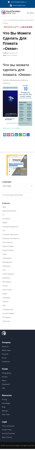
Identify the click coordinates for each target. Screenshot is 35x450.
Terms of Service (8, 426)
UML (4, 305)
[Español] (9, 26)
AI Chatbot (6, 219)
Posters (9, 55)
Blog (3, 407)
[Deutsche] (5, 26)
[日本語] (19, 26)
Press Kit (5, 354)
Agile (4, 207)
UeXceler (5, 301)
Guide (4, 254)
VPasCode (6, 321)
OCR (4, 270)
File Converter (7, 242)
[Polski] (21, 26)
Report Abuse (7, 437)
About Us (5, 347)
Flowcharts (6, 384)
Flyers (4, 380)
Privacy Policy (7, 430)
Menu (31, 13)
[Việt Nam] (27, 26)
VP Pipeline (6, 317)
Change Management (10, 227)
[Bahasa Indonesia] (17, 26)
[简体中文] (29, 26)
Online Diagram (8, 274)
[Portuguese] (23, 26)
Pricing (4, 399)
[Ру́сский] (25, 26)
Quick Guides (7, 290)
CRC (3, 230)
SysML (4, 294)
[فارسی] (11, 26)
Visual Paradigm (8, 313)
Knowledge (6, 403)
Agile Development (9, 211)
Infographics (7, 258)
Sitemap (5, 411)
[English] (7, 26)
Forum (4, 358)
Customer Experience (10, 234)
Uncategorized (7, 309)
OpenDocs (6, 278)
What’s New (6, 350)
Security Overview (8, 433)
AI (3, 215)
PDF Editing (6, 282)
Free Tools (6, 414)
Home (5, 20)
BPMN (4, 223)
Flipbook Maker (8, 246)
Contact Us (6, 362)
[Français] (13, 26)
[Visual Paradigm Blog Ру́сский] (10, 13)
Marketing (6, 266)
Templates (14, 55)
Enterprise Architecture (10, 238)
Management (7, 262)
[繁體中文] (31, 26)
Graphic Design (8, 250)
